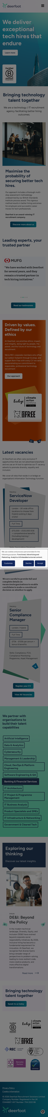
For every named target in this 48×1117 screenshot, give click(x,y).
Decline (29, 563)
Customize (8, 563)
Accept (40, 563)
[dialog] (24, 558)
